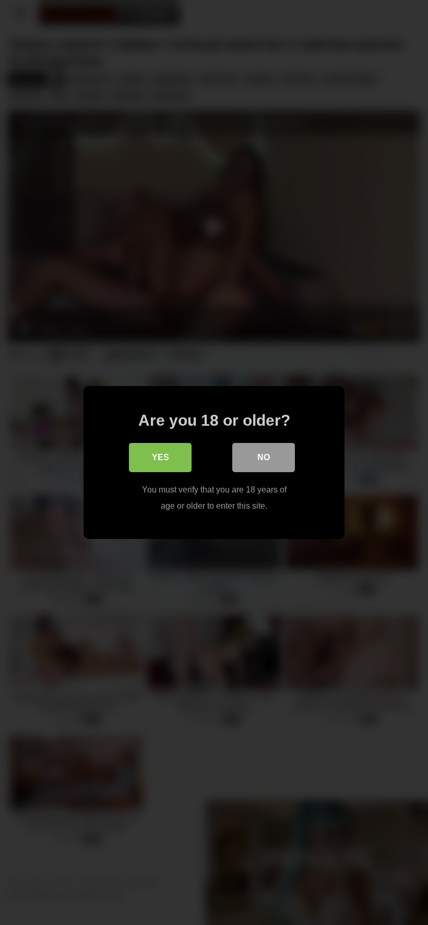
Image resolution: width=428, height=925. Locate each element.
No (263, 457)
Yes (160, 457)
